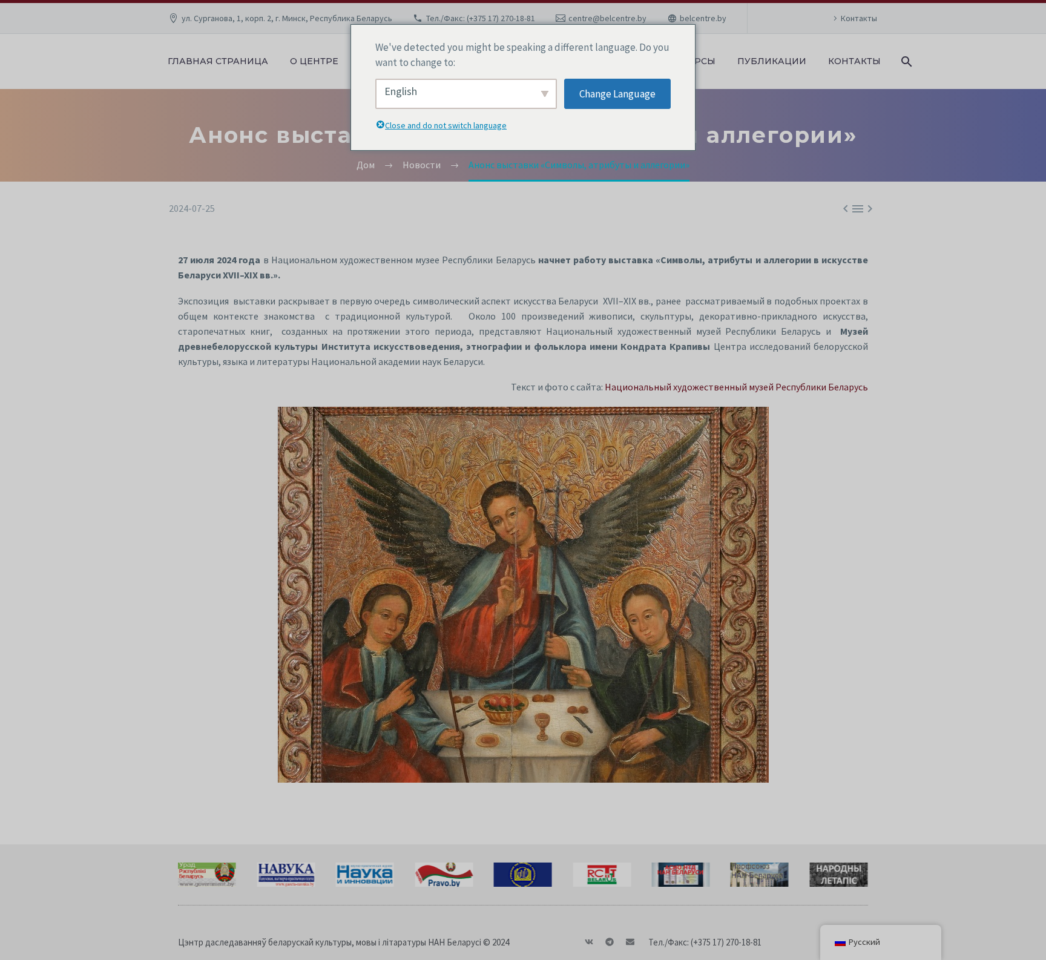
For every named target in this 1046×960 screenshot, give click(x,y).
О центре (314, 61)
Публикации (771, 61)
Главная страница (218, 61)
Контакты (859, 18)
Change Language (617, 93)
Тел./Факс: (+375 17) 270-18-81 (480, 18)
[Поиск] (905, 61)
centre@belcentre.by (607, 18)
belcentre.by (703, 18)
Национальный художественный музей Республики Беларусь (736, 387)
